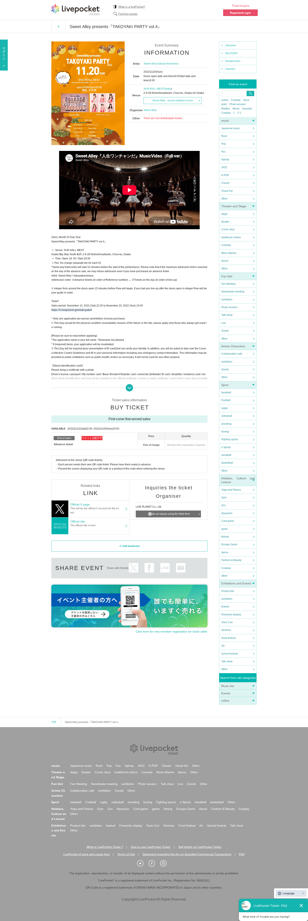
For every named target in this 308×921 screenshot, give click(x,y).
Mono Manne (228, 253)
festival (225, 606)
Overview (230, 45)
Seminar (226, 630)
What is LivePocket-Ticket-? (105, 847)
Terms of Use (126, 854)
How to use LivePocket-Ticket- (151, 847)
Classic (225, 182)
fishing (225, 536)
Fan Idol (226, 276)
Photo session (237, 104)
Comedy (236, 100)
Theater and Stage (233, 206)
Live (223, 323)
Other (224, 198)
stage (224, 213)
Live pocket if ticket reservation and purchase (75, 9)
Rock (224, 136)
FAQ (242, 854)
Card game (227, 521)
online (224, 100)
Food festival (228, 638)
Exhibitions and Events (236, 583)
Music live (227, 686)
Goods (225, 330)
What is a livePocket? (131, 6)
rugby (224, 408)
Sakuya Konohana (168, 63)
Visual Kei (227, 190)
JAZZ (224, 167)
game (224, 528)
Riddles (225, 108)
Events (225, 693)
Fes (223, 151)
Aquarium (226, 513)
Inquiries (230, 68)
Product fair (227, 591)
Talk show (227, 315)
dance (224, 260)
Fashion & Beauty (231, 560)
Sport (224, 385)
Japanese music (230, 128)
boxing (225, 431)
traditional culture (231, 237)
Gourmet (247, 108)
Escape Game (229, 544)
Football (225, 400)
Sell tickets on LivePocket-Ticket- (200, 847)
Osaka (167, 88)
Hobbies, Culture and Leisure (58, 814)
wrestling (226, 423)
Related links (232, 61)
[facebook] (154, 863)
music (225, 120)
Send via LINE (165, 567)
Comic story (228, 229)
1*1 (239, 112)
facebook (149, 567)
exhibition (226, 299)
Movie (236, 108)
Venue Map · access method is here (172, 100)
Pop (223, 143)
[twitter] (142, 863)
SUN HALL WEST (154, 88)
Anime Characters (233, 346)
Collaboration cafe (231, 353)
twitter (133, 567)
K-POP (225, 175)
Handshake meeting (232, 291)
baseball (226, 392)
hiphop (225, 159)
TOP (53, 722)
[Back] (58, 26)
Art (222, 645)
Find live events (128, 13)
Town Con (227, 622)
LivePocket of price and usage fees (86, 854)
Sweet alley (150, 63)
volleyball (226, 415)
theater (225, 221)
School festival (229, 653)
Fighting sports (229, 439)
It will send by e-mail (180, 567)
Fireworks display (231, 614)
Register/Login (240, 12)
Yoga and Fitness (231, 489)
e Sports (226, 447)
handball (226, 455)
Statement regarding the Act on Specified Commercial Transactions (186, 854)
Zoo (223, 505)
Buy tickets (231, 53)
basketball (227, 462)
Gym (223, 497)
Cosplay (226, 112)
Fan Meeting (228, 283)
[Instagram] (165, 863)
